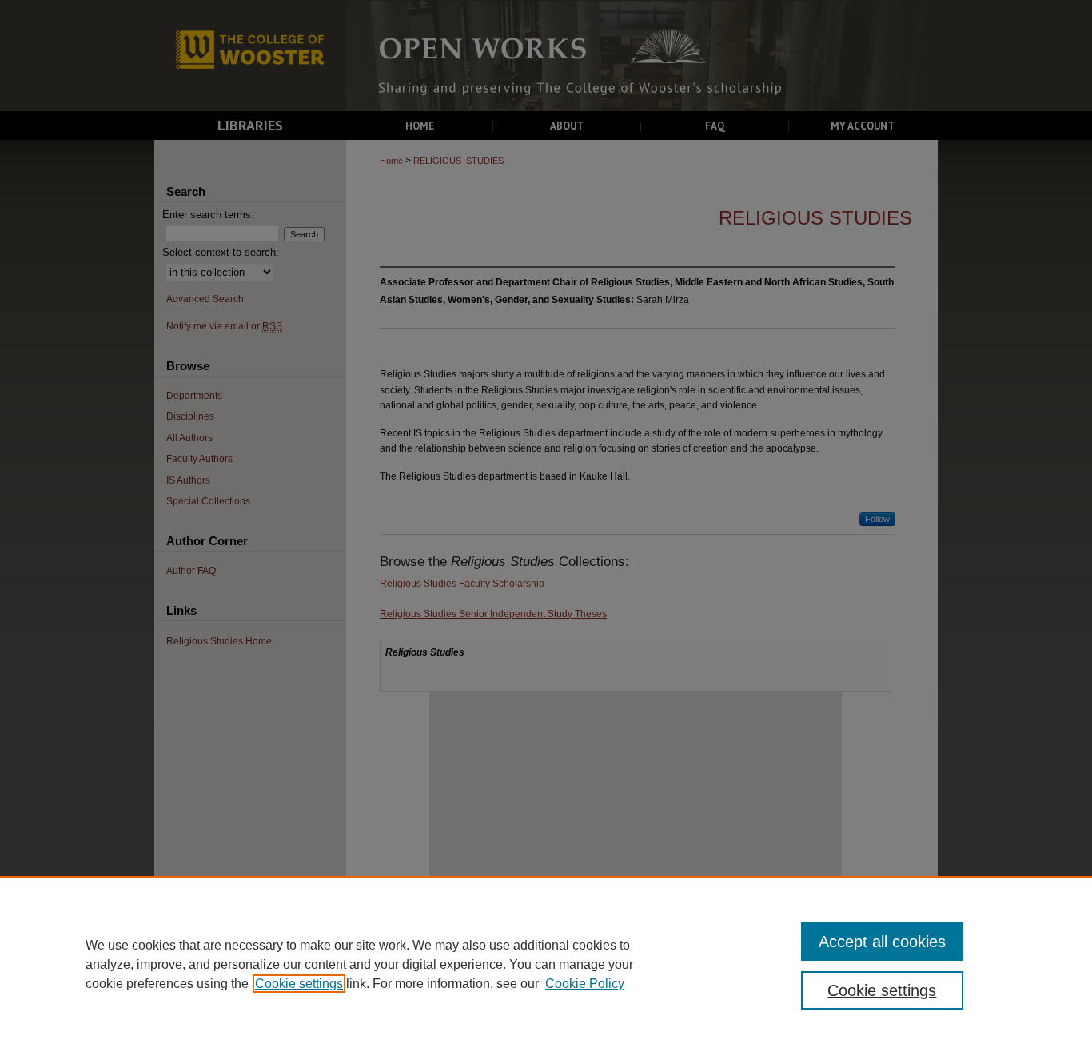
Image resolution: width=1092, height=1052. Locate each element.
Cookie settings (299, 983)
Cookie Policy (584, 983)
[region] (546, 964)
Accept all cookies (882, 941)
